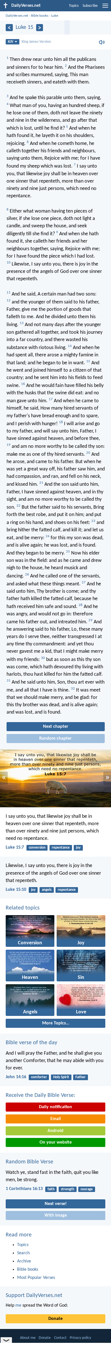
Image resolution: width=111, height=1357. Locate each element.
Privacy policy (80, 1338)
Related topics (23, 908)
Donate (55, 1319)
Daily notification (55, 1107)
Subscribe (90, 6)
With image (55, 1215)
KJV (10, 42)
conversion (37, 847)
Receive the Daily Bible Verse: (40, 1095)
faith (51, 1189)
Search (23, 1253)
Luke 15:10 (16, 889)
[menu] (105, 8)
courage (87, 1189)
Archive (24, 1261)
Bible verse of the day (31, 1043)
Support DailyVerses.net (34, 1295)
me (18, 1305)
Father (80, 1077)
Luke (54, 16)
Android (55, 1131)
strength (67, 1189)
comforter (39, 1077)
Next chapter (55, 726)
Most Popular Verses (36, 1277)
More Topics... (55, 1023)
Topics (74, 6)
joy (78, 847)
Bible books (39, 16)
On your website (56, 1142)
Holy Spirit (61, 1077)
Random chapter (55, 738)
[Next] (39, 27)
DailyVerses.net (17, 16)
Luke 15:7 (15, 847)
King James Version (36, 42)
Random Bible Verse (29, 1162)
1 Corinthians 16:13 (24, 1189)
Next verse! (56, 1204)
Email (55, 1119)
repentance (61, 847)
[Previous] (9, 27)
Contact (60, 1338)
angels (47, 890)
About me (28, 1338)
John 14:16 (16, 1077)
